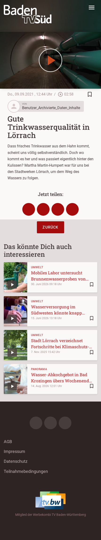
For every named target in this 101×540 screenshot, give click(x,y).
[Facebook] (36, 423)
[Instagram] (50, 423)
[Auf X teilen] (43, 209)
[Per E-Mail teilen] (72, 209)
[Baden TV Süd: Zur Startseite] (27, 14)
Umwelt (37, 267)
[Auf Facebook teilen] (28, 209)
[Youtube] (65, 423)
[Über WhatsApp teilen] (57, 209)
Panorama (39, 369)
